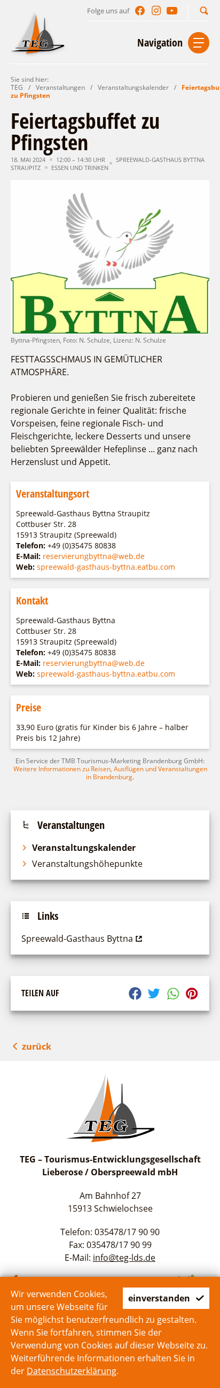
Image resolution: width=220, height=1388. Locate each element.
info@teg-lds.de (124, 1257)
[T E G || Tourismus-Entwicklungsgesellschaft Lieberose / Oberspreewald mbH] (37, 32)
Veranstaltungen (60, 87)
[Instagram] (156, 10)
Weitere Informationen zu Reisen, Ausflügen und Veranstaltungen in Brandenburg (110, 772)
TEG (17, 87)
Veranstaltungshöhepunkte (87, 863)
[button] (204, 10)
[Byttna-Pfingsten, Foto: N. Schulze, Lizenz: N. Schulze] (110, 257)
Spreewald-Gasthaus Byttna (77, 938)
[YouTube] (172, 10)
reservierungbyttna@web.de (94, 556)
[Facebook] (140, 10)
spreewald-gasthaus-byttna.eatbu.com (106, 567)
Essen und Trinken (79, 168)
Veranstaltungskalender (133, 87)
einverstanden (159, 1298)
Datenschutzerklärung (71, 1371)
